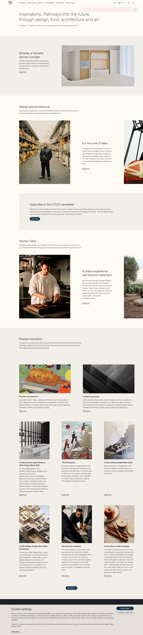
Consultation (49, 3)
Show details (15, 631)
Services (40, 3)
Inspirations (60, 3)
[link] (114, 3)
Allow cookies (125, 608)
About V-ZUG (70, 3)
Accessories (31, 3)
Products (22, 3)
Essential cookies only (125, 612)
